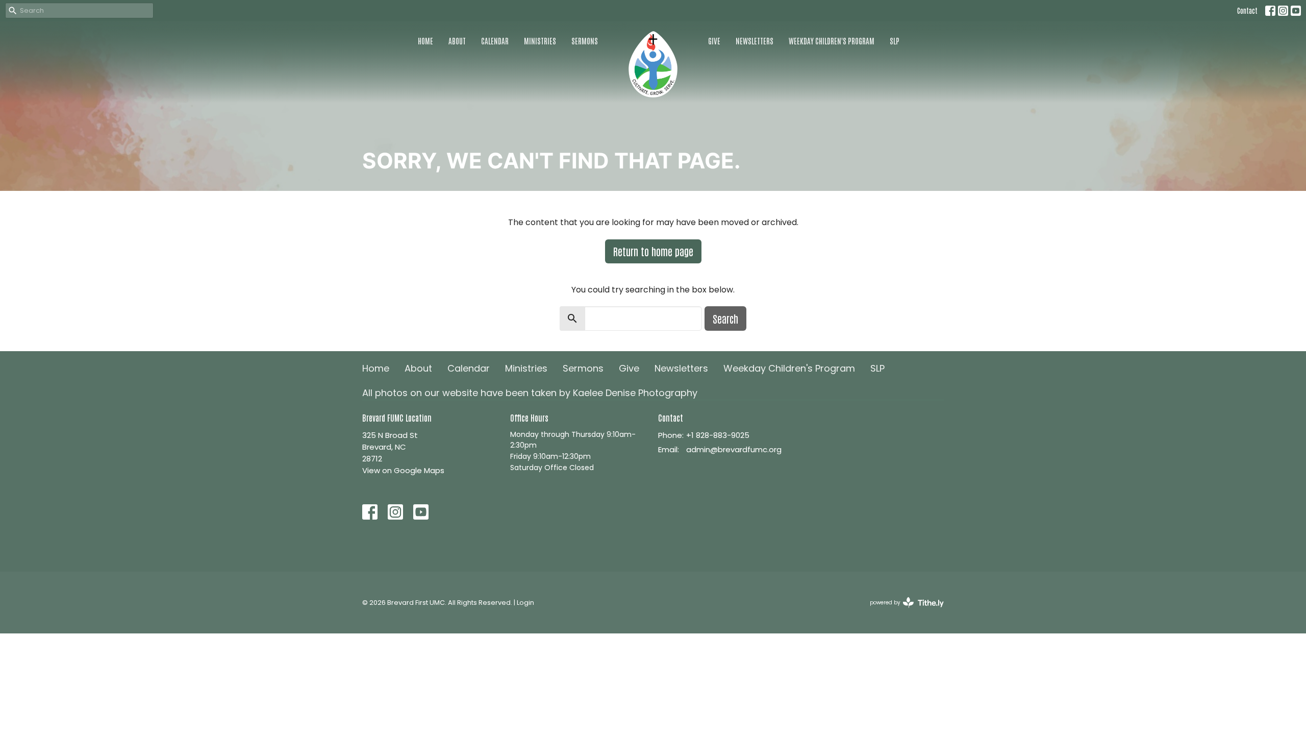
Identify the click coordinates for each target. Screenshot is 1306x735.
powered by (902, 611)
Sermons (584, 40)
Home (425, 40)
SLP (894, 40)
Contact (1247, 10)
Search (725, 318)
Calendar (495, 40)
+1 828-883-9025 (717, 435)
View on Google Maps (403, 470)
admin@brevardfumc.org (734, 449)
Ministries (540, 40)
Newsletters (754, 40)
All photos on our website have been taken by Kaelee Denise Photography (529, 392)
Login (525, 602)
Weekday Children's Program (831, 40)
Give (714, 40)
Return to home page (653, 251)
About (457, 40)
